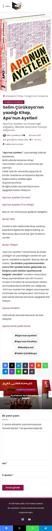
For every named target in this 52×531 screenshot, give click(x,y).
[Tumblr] (25, 365)
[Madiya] (16, 6)
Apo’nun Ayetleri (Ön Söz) (16, 197)
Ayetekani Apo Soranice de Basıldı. (26, 397)
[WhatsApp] (45, 365)
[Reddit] (38, 365)
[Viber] (12, 371)
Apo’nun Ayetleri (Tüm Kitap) (18, 204)
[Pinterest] (32, 365)
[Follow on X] (22, 135)
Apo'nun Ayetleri (27, 335)
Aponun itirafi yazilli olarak (16, 326)
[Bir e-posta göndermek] (24, 135)
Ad (4, 463)
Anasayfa (10, 96)
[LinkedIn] (18, 365)
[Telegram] (5, 371)
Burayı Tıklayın (10, 244)
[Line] (18, 371)
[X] (12, 365)
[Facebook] (5, 365)
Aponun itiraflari (11, 308)
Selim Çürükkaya (14, 135)
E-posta (7, 475)
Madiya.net (27, 347)
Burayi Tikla (8, 219)
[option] (26, 394)
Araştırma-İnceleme (36, 96)
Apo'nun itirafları (27, 341)
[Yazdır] (32, 371)
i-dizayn (23, 508)
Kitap (20, 96)
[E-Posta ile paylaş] (25, 371)
